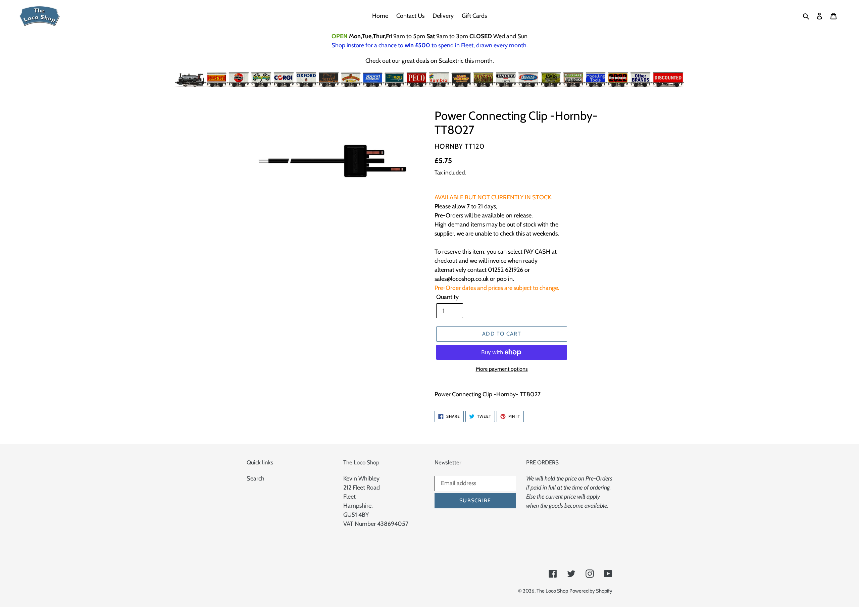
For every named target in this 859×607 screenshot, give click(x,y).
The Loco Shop (552, 591)
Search (255, 478)
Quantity (447, 297)
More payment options (502, 369)
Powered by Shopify (590, 591)
